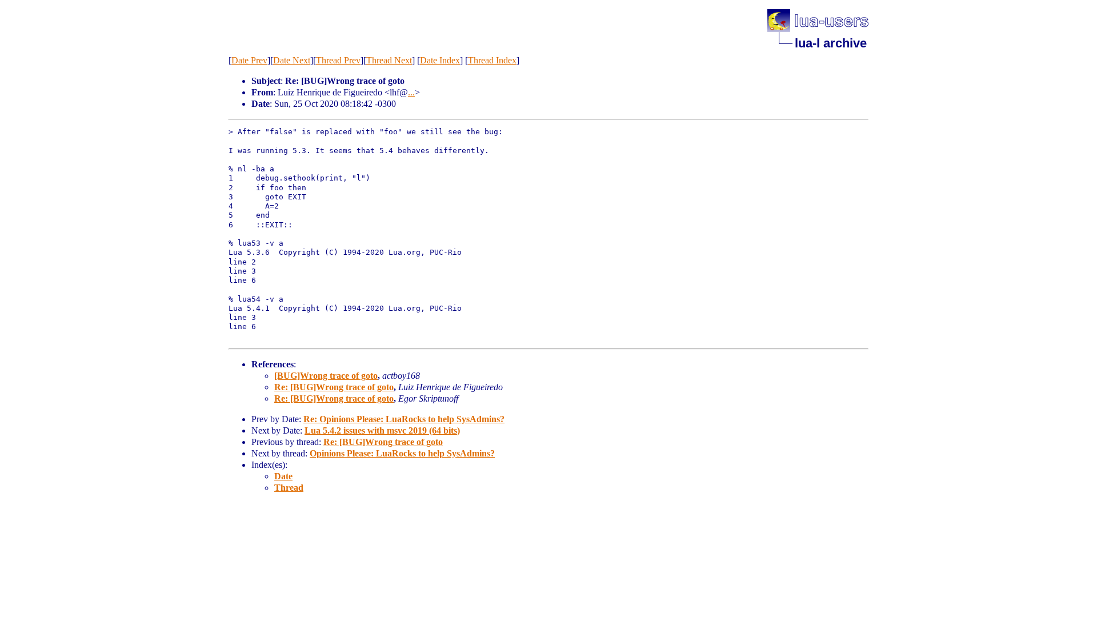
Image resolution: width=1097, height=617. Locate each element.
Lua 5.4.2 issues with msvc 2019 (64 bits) (382, 430)
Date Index (440, 60)
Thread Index (492, 60)
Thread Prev (338, 60)
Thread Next (389, 60)
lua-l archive (831, 43)
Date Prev (249, 60)
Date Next (291, 60)
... (411, 92)
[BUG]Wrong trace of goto (326, 375)
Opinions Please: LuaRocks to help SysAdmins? (402, 453)
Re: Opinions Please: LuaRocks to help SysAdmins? (404, 419)
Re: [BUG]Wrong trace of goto (334, 387)
